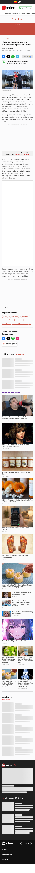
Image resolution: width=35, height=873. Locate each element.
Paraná (28, 13)
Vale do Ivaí (22, 13)
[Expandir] (32, 859)
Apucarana (7, 13)
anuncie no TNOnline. (22, 154)
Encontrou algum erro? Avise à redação (16, 324)
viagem (27, 320)
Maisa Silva (14, 316)
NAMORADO (25, 316)
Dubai (5, 316)
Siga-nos (26, 56)
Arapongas (15, 13)
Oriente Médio (8, 320)
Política (33, 13)
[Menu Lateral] (2, 14)
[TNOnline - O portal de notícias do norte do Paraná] (8, 8)
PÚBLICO (18, 320)
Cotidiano (17, 19)
